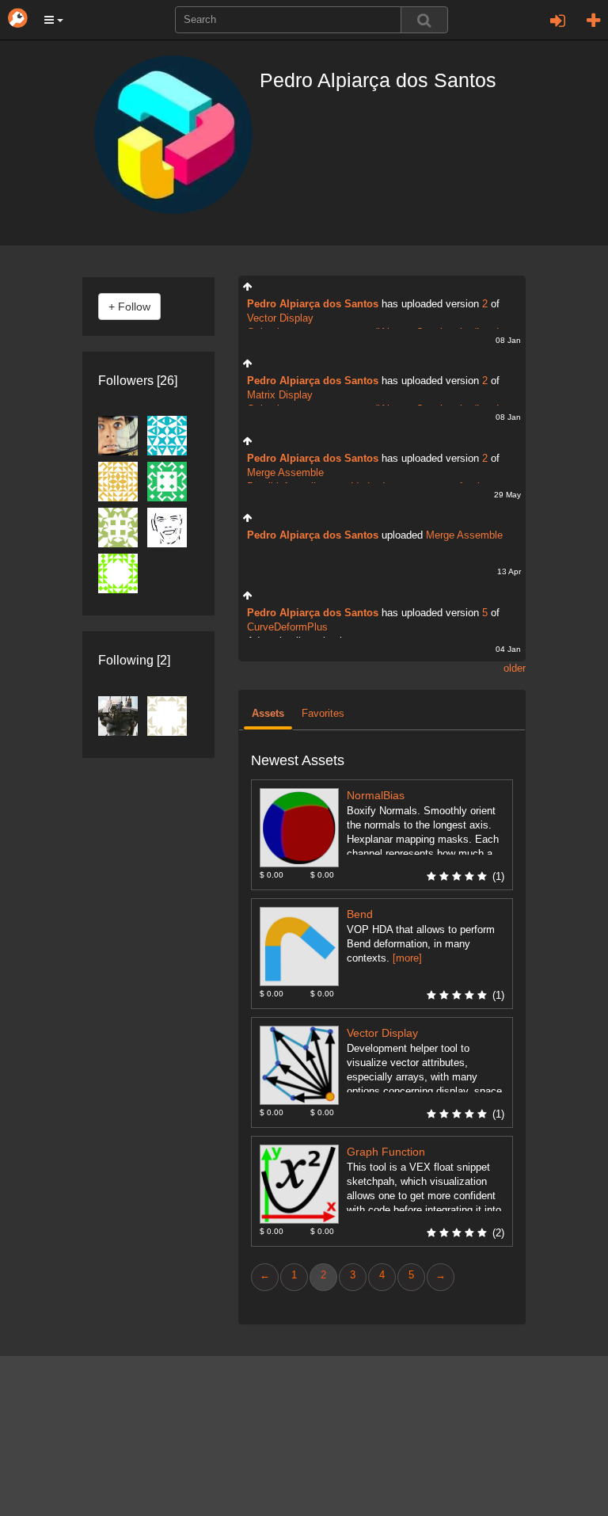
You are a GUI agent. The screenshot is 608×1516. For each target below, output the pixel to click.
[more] (407, 958)
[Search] (424, 19)
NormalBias (376, 796)
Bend (360, 914)
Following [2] (134, 660)
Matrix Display (280, 395)
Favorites (323, 713)
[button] (53, 20)
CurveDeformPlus (287, 627)
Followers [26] (137, 380)
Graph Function (386, 1152)
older (515, 668)
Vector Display (280, 318)
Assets (268, 713)
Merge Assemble (285, 472)
